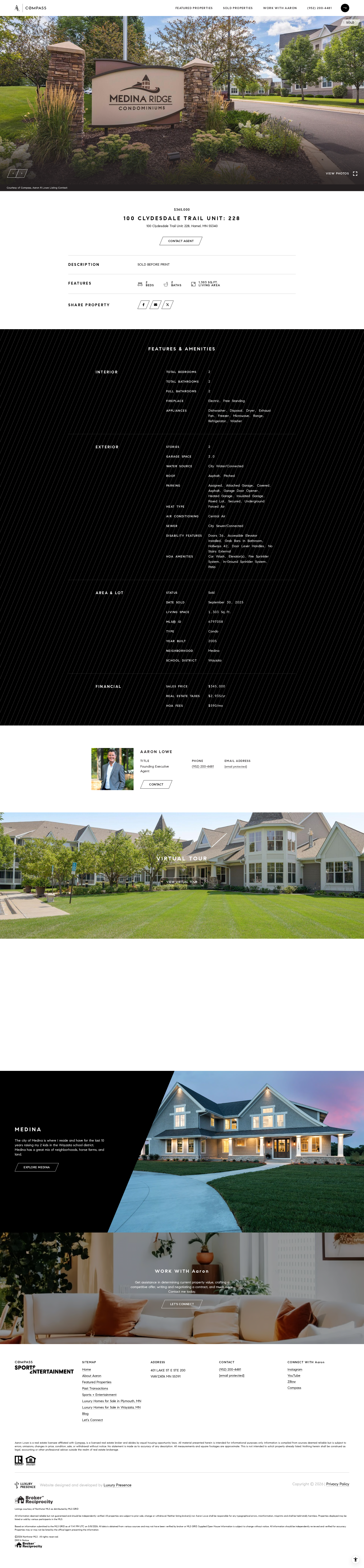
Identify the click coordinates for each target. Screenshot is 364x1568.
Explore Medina (37, 1167)
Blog (85, 1414)
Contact (156, 784)
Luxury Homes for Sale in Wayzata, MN (111, 1407)
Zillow (292, 1382)
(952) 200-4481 (319, 8)
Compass (294, 1388)
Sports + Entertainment (99, 1395)
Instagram (295, 1369)
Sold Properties (238, 8)
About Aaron (91, 1376)
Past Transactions (95, 1388)
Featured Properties (194, 8)
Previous (13, 173)
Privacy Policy (337, 1484)
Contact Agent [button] (181, 241)
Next (22, 173)
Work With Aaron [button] (280, 8)
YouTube (294, 1376)
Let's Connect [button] (182, 1304)
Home (86, 1369)
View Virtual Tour (182, 882)
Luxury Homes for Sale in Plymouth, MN (111, 1401)
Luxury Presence (117, 1485)
